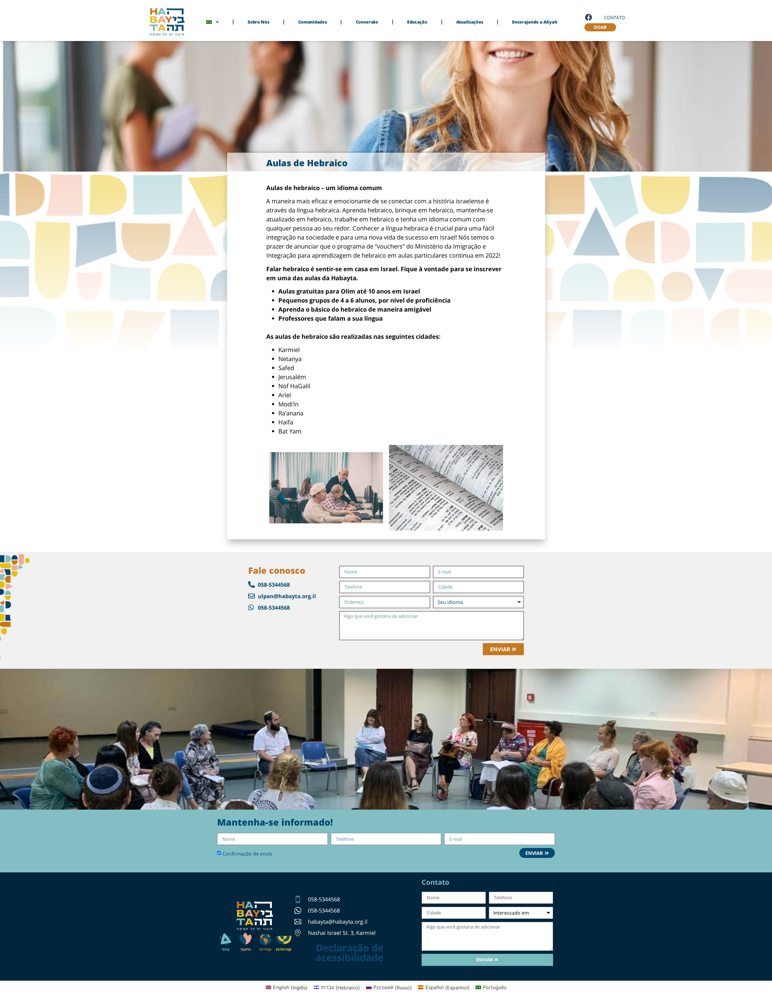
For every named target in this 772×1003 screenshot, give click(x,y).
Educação (417, 22)
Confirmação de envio (247, 853)
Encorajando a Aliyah (534, 22)
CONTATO (614, 17)
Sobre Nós (258, 22)
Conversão (367, 22)
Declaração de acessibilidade (349, 952)
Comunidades (312, 22)
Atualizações (469, 22)
